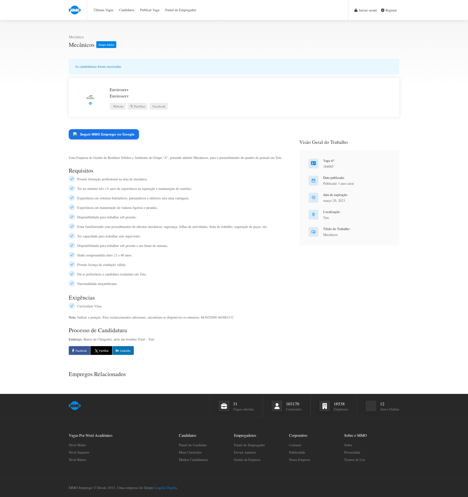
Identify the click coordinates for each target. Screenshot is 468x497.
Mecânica (76, 36)
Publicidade (297, 452)
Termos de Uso (354, 459)
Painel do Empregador (180, 10)
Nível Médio (77, 445)
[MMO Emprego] (75, 7)
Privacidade (352, 452)
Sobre (348, 445)
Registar (391, 10)
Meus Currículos (190, 452)
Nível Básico (77, 459)
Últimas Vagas (103, 10)
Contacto (295, 445)
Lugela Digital (165, 487)
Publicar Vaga (149, 10)
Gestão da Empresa (247, 459)
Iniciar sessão (367, 10)
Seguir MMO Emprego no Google (107, 134)
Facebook (159, 106)
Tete (326, 217)
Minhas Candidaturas (193, 459)
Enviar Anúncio (245, 452)
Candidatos (126, 10)
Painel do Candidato (193, 445)
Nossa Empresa (299, 459)
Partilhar (139, 106)
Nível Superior (79, 452)
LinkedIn (125, 350)
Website (118, 106)
